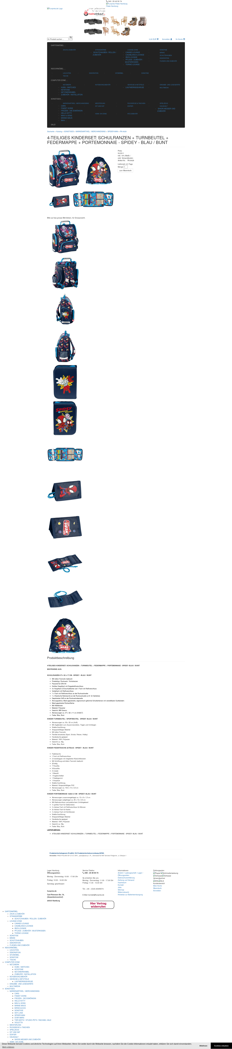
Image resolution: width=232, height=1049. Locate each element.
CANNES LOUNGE (132, 52)
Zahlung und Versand (126, 880)
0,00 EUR (153, 39)
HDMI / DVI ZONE (101, 114)
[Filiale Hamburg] (134, 11)
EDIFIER (130, 106)
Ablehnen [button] (203, 1046)
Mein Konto (157, 886)
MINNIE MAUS (66, 118)
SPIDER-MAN (113, 131)
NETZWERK (67, 85)
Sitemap (121, 889)
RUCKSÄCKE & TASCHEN (136, 103)
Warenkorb (157, 888)
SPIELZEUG (164, 103)
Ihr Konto (179, 39)
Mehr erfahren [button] (8, 1047)
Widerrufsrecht (123, 892)
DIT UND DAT (99, 106)
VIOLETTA (18, 1022)
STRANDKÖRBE (100, 50)
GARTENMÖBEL (58, 45)
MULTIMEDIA (164, 87)
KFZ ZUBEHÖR (132, 114)
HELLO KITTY (66, 113)
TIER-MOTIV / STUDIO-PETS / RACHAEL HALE (32, 1020)
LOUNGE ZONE (132, 50)
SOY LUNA (18, 1013)
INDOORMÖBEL (58, 68)
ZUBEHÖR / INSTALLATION (72, 94)
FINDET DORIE (67, 108)
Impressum (122, 882)
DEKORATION (164, 58)
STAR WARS (19, 1017)
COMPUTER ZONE (59, 80)
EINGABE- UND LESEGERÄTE (170, 85)
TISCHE (65, 76)
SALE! (53, 124)
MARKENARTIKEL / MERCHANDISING (76, 103)
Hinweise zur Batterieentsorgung (130, 894)
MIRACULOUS (20, 1008)
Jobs (119, 887)
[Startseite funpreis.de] (63, 8)
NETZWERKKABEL (68, 92)
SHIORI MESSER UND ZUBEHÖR (27, 1039)
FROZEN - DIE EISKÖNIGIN (72, 110)
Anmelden (166, 39)
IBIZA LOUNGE (131, 57)
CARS (63, 106)
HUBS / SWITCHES (68, 87)
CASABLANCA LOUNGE (134, 55)
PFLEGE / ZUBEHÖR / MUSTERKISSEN (134, 60)
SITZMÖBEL (119, 73)
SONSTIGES (57, 99)
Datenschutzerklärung (126, 877)
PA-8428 (123, 131)
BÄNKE (162, 52)
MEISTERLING (100, 103)
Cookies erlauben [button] (221, 1046)
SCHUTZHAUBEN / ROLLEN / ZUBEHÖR (30, 918)
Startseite (50, 131)
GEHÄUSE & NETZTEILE (135, 85)
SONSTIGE (163, 50)
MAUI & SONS (66, 115)
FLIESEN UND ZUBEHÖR (168, 61)
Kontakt (121, 885)
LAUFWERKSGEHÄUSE (134, 87)
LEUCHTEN (67, 73)
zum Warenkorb (125, 170)
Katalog (59, 131)
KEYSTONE (65, 90)
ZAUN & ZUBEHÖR (69, 50)
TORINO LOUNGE (132, 64)
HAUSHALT (163, 106)
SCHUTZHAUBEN (166, 55)
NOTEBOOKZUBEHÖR (102, 85)
